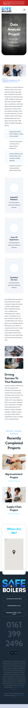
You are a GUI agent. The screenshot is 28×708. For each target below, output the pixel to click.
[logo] (6, 7)
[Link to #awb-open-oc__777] (24, 9)
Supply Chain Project (14, 508)
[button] (14, 552)
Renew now (6, 3)
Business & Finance (13, 82)
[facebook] (12, 652)
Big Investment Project (13, 475)
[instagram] (16, 652)
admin (5, 78)
